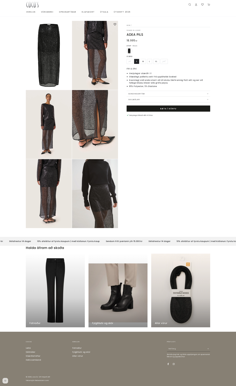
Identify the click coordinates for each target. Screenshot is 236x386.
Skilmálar (30, 352)
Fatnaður (77, 348)
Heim (128, 25)
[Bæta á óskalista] (114, 24)
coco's (35, 377)
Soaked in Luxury (134, 30)
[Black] (129, 50)
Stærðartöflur (33, 356)
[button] (189, 4)
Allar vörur (77, 356)
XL (156, 61)
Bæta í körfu (168, 108)
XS (130, 61)
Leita (28, 348)
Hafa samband (33, 359)
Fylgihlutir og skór (81, 352)
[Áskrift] (208, 348)
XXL (164, 61)
